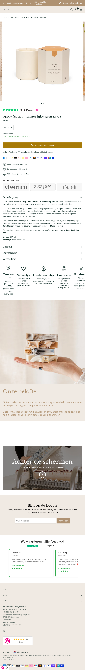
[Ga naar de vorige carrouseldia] (75, 434)
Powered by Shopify (9, 659)
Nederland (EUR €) (22, 652)
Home (6, 17)
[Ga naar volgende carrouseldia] (80, 434)
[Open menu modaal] (81, 9)
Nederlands (6, 652)
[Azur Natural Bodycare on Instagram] (4, 631)
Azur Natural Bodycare (23, 655)
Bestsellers (15, 17)
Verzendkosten (24, 152)
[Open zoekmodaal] (71, 9)
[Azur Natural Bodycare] (7, 9)
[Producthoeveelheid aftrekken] (5, 127)
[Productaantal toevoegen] (12, 127)
